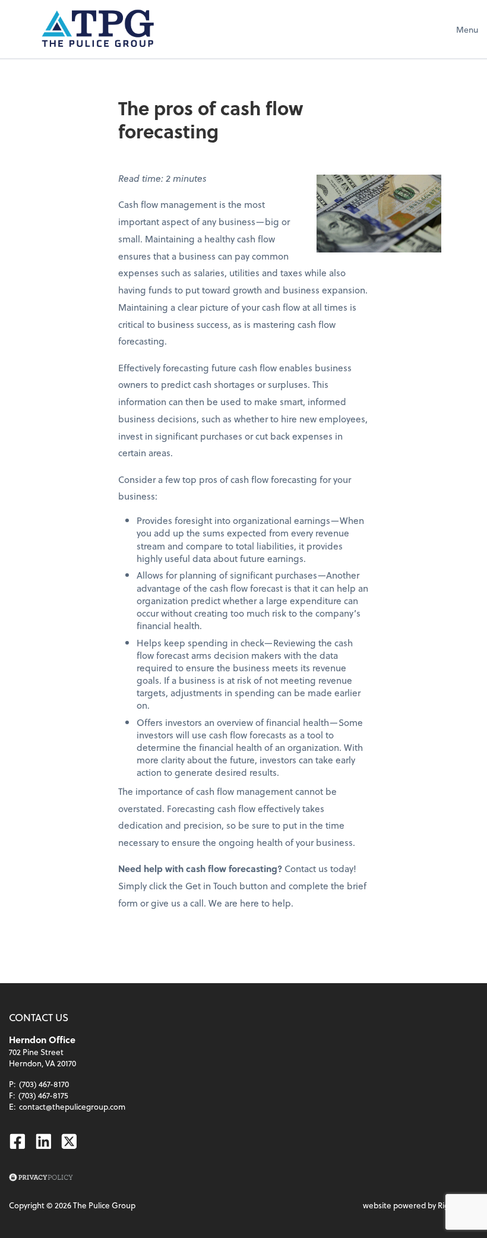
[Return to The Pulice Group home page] (98, 29)
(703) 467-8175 (43, 1095)
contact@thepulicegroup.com (72, 1106)
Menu (467, 29)
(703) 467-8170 (44, 1083)
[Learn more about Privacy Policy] (40, 1178)
